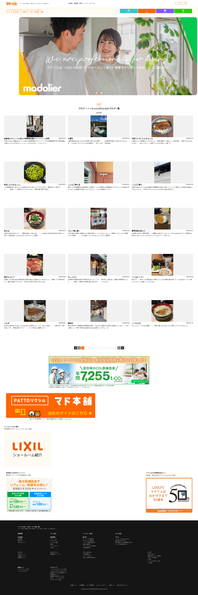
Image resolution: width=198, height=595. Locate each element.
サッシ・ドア (53, 539)
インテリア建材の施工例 (89, 542)
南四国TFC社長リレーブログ (57, 576)
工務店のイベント (22, 555)
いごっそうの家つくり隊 (154, 561)
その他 (52, 547)
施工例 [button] (80, 3)
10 (115, 347)
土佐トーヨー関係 (152, 557)
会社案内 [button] (71, 3)
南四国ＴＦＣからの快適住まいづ (58, 572)
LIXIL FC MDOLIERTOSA (89, 557)
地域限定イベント (22, 557)
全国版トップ (73, 585)
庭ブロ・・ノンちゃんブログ (57, 578)
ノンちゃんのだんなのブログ (122, 539)
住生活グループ (151, 554)
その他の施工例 (86, 547)
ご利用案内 (81, 585)
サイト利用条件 (90, 585)
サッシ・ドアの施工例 (88, 539)
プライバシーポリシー (101, 585)
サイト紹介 (53, 533)
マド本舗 (150, 562)
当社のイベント (21, 554)
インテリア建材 (54, 542)
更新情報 (20, 533)
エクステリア (53, 540)
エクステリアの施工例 (88, 540)
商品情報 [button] (76, 3)
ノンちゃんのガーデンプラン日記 (58, 569)
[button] (96, 93)
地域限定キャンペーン (55, 554)
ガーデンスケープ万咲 (23, 569)
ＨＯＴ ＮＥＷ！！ (88, 555)
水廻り (52, 544)
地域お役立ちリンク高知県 (154, 555)
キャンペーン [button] (92, 3)
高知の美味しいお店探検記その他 (123, 542)
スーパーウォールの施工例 (89, 546)
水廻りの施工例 (86, 544)
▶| (122, 347)
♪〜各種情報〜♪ (86, 554)
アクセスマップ (21, 542)
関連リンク (112, 585)
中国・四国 (19, 9)
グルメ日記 (118, 533)
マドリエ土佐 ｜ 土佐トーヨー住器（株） (32, 9)
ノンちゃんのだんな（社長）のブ (58, 571)
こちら (81, 387)
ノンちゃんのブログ (23, 571)
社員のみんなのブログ (120, 540)
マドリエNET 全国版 (11, 9)
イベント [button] (86, 3)
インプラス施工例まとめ (121, 544)
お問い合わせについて (122, 585)
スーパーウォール (54, 546)
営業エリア (20, 540)
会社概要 (20, 539)
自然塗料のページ (54, 574)
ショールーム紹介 (88, 533)
